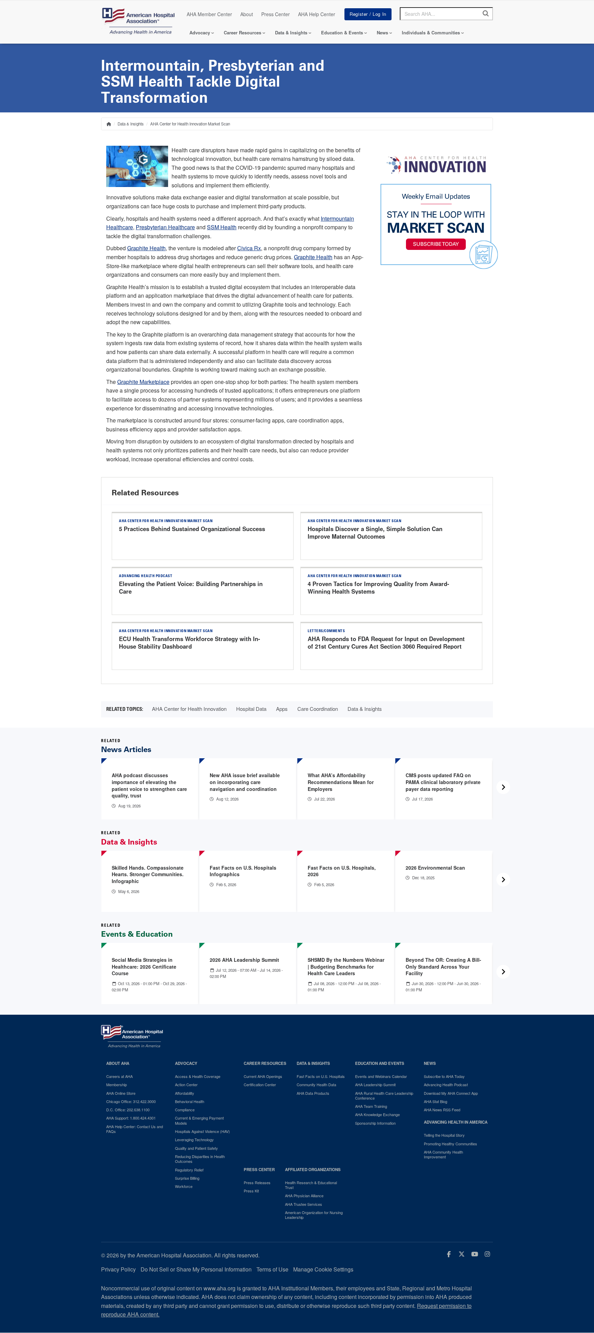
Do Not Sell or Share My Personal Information (196, 1269)
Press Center (275, 14)
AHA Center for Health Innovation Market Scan (190, 123)
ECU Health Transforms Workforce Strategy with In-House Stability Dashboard (189, 642)
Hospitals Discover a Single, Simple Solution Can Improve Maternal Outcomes (375, 532)
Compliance (185, 1109)
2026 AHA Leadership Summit (244, 959)
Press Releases (257, 1182)
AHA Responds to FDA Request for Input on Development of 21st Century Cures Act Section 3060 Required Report (386, 642)
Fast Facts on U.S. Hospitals (321, 1076)
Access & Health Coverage (197, 1076)
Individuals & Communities (431, 32)
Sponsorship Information (375, 1123)
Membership (116, 1084)
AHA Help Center (316, 14)
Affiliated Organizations (313, 1169)
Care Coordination (317, 708)
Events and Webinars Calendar (381, 1076)
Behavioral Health (189, 1101)
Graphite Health (146, 248)
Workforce (183, 1186)
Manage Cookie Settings (323, 1269)
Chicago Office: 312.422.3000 (131, 1101)
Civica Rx (249, 248)
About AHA (117, 1063)
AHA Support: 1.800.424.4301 (131, 1117)
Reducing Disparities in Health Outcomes (200, 1159)
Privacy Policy (118, 1269)
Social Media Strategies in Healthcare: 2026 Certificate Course (144, 966)
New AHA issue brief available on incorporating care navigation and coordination (245, 782)
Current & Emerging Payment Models (199, 1120)
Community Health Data (316, 1084)
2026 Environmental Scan (435, 867)
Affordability (184, 1093)
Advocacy (199, 32)
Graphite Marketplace (143, 382)
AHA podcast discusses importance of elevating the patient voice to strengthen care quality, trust (149, 785)
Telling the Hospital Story (444, 1135)
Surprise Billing (187, 1178)
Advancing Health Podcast (446, 1084)
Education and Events (379, 1063)
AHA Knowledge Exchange (377, 1114)
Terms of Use (272, 1269)
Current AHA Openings (263, 1076)
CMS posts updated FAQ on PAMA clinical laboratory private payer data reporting (443, 782)
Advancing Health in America (455, 1122)
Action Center (186, 1084)
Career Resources (242, 32)
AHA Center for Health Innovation (189, 708)
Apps (282, 708)
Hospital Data (251, 708)
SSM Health (221, 227)
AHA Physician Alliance (304, 1195)
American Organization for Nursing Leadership (314, 1215)
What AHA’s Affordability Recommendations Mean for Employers (341, 782)
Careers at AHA (119, 1076)
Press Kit (251, 1190)
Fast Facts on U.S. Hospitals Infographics (243, 871)
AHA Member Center (209, 14)
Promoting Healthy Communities (450, 1143)
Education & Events (342, 32)
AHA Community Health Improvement (443, 1154)
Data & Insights (291, 32)
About (246, 14)
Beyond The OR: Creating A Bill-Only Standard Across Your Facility (443, 966)
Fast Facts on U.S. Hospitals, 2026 (342, 871)
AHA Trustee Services (303, 1204)
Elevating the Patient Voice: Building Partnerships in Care (191, 587)
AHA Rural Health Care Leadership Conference (384, 1096)
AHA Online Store (120, 1093)
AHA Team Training (371, 1106)
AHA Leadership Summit (375, 1084)
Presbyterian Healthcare (165, 227)
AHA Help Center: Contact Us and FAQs (134, 1129)
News (382, 32)
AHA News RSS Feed (442, 1109)
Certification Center (260, 1084)
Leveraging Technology (194, 1139)
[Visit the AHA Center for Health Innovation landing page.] (436, 165)
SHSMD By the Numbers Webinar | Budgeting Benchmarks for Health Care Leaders (346, 966)
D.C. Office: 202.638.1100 (128, 1109)
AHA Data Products (313, 1093)
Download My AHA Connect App (451, 1093)
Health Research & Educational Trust (311, 1185)
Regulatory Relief (189, 1169)
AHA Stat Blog (435, 1101)
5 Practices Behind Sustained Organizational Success (192, 529)
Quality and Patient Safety (196, 1148)
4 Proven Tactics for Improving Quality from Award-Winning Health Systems (378, 587)
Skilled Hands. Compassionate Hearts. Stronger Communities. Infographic (148, 874)
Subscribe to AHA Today (444, 1076)
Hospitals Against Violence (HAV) (202, 1131)
